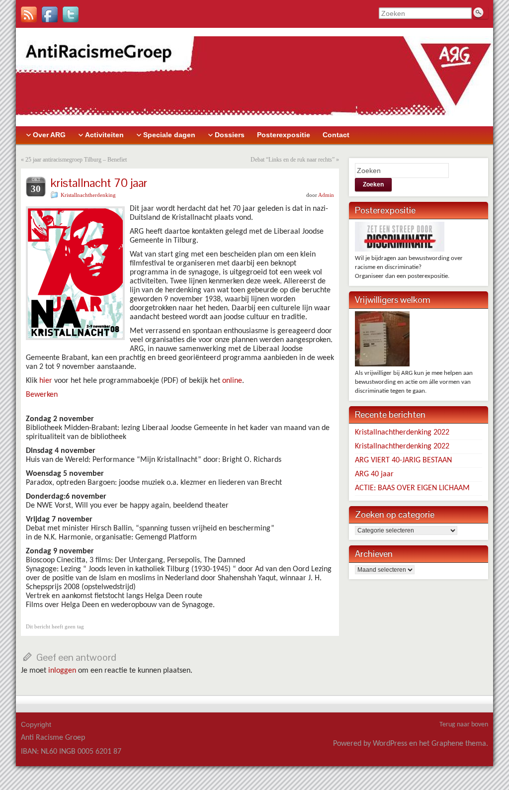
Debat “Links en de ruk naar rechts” (293, 159)
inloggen (62, 671)
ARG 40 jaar (374, 474)
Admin (326, 195)
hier (45, 381)
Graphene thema (458, 744)
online (232, 381)
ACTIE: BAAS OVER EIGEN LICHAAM (412, 488)
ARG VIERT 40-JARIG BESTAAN (403, 460)
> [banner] (18, 32)
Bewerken (42, 395)
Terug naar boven (463, 724)
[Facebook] (50, 14)
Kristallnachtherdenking (88, 195)
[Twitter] (71, 14)
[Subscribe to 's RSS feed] (29, 14)
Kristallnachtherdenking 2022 (402, 433)
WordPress (390, 744)
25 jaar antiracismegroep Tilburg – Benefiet (76, 159)
